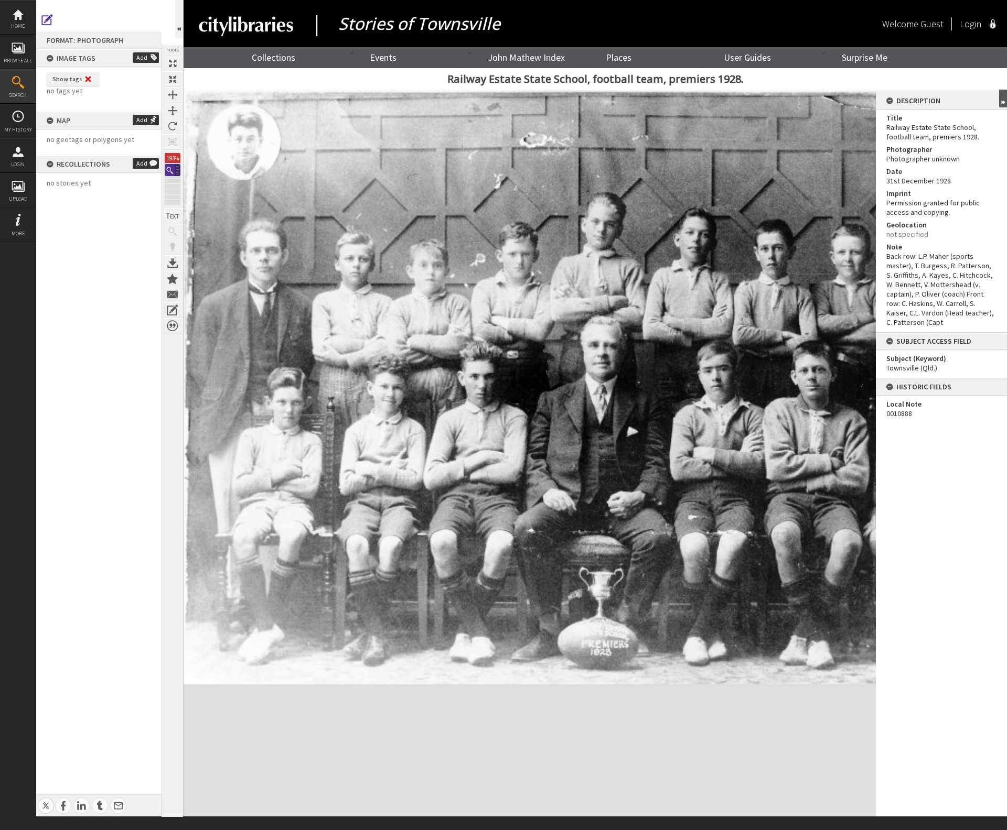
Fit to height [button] (172, 110)
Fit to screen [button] (172, 79)
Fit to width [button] (172, 95)
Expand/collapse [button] (1003, 98)
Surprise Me (864, 57)
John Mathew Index (526, 57)
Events (383, 57)
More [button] (18, 233)
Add (141, 57)
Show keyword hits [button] (172, 231)
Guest (932, 24)
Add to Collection (172, 279)
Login (18, 164)
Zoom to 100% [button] (172, 142)
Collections (273, 57)
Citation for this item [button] (172, 326)
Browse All (18, 60)
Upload (18, 198)
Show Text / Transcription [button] (172, 216)
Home (18, 26)
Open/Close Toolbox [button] (179, 19)
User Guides (747, 57)
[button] (172, 170)
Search (18, 95)
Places (618, 57)
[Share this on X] (46, 799)
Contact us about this (172, 294)
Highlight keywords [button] (172, 247)
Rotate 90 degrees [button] (172, 126)
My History (18, 129)
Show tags (67, 79)
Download (172, 263)
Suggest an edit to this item (47, 20)
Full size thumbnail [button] (172, 63)
